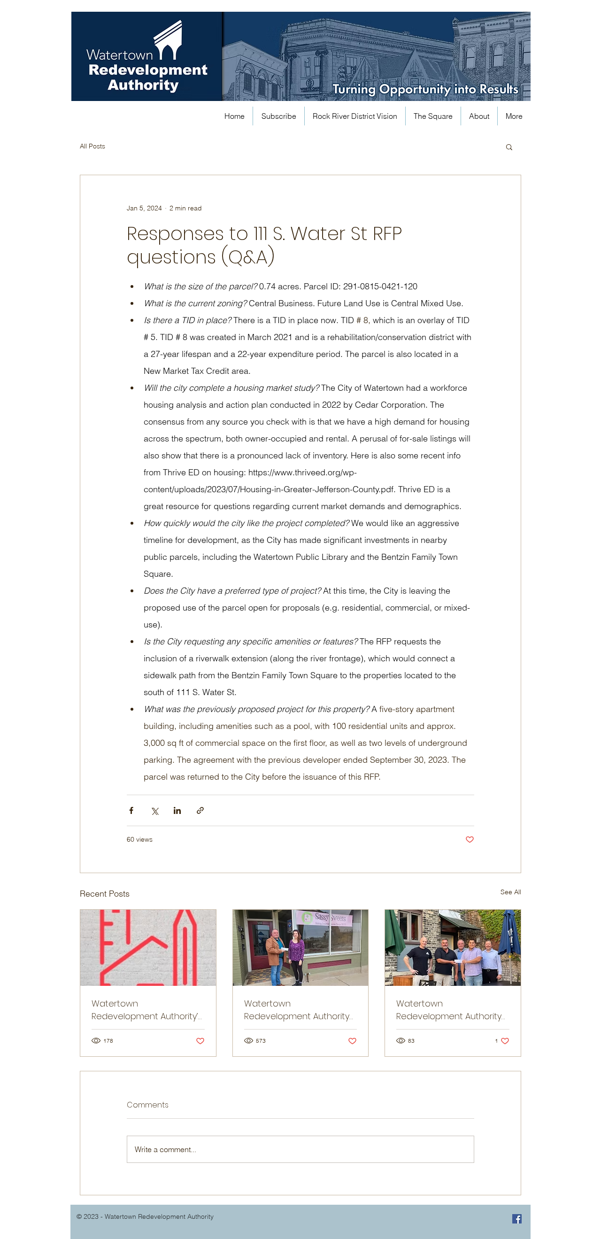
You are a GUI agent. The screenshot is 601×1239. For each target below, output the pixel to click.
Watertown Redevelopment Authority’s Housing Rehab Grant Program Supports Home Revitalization (147, 1010)
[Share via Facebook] (131, 810)
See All (511, 892)
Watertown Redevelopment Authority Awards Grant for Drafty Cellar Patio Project (448, 1010)
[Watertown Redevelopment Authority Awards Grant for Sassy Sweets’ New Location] (301, 948)
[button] (509, 146)
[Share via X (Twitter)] (154, 810)
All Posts (92, 146)
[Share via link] (200, 810)
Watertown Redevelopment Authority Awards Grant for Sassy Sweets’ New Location (296, 1010)
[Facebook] (517, 1219)
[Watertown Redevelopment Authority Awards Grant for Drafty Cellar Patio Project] (453, 948)
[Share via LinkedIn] (177, 810)
